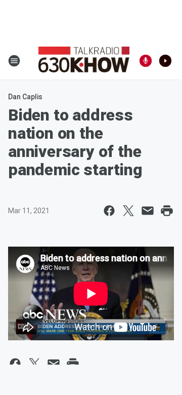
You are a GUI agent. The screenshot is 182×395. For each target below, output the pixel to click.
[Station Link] (83, 61)
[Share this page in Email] (148, 211)
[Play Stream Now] (165, 61)
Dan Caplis (25, 97)
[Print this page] (167, 211)
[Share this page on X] (128, 211)
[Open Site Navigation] (14, 61)
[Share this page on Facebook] (109, 211)
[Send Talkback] (146, 61)
